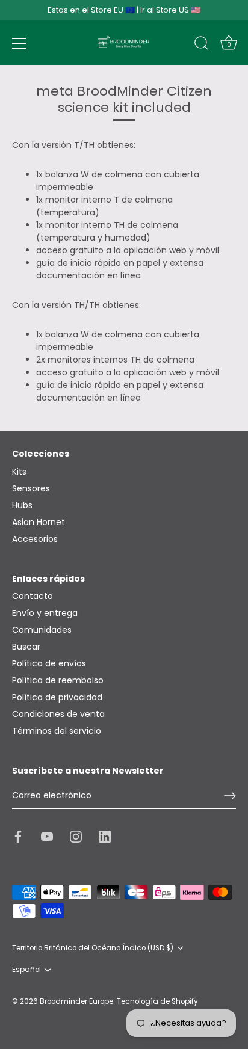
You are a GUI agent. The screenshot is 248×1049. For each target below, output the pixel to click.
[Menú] (19, 43)
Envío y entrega (45, 613)
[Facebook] (18, 836)
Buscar (26, 647)
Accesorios (35, 539)
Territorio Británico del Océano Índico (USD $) (92, 948)
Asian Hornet (38, 522)
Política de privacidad (57, 697)
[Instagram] (76, 836)
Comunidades (42, 630)
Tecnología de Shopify (157, 1001)
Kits (19, 472)
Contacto (32, 596)
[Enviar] (230, 796)
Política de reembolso (58, 680)
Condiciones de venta (58, 714)
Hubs (22, 505)
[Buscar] (201, 45)
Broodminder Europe (76, 1001)
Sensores (31, 488)
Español (26, 969)
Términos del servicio (56, 731)
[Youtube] (47, 836)
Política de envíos (49, 663)
